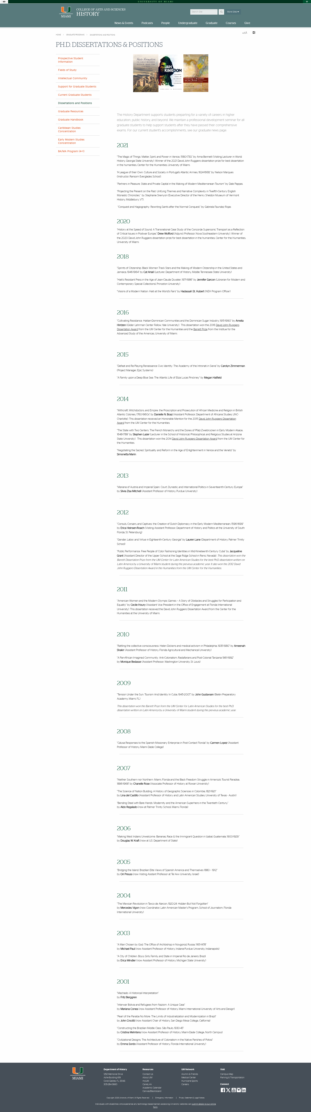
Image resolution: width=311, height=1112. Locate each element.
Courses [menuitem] (231, 23)
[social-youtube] (234, 1090)
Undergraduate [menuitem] (187, 23)
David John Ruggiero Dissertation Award (194, 438)
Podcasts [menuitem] (147, 23)
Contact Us (148, 1074)
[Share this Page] (252, 33)
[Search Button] (221, 12)
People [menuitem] (165, 23)
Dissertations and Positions (102, 35)
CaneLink (147, 1084)
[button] (304, 1103)
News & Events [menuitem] (124, 23)
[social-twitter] (228, 1089)
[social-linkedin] (244, 1090)
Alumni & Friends (189, 1074)
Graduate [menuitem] (211, 23)
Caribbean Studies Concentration (69, 130)
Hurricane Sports (189, 1081)
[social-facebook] (223, 1090)
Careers (185, 1084)
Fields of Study (67, 70)
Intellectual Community (72, 78)
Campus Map (226, 1074)
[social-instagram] (239, 1090)
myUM (146, 1081)
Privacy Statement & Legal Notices (192, 1098)
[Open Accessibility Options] (4, 1)
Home (58, 35)
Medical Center (188, 1077)
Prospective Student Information (70, 60)
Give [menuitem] (247, 23)
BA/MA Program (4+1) (71, 151)
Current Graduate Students (75, 95)
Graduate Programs (75, 35)
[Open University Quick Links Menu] (307, 1)
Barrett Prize (200, 329)
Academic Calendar (152, 1088)
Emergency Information (164, 1098)
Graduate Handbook (70, 119)
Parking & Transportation (232, 1077)
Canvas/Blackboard (152, 1091)
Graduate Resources (70, 111)
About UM (147, 1077)
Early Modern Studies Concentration (71, 141)
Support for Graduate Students (77, 86)
